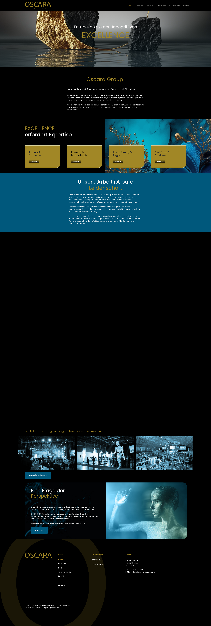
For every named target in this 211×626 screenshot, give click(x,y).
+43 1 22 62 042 (139, 569)
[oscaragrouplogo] (38, 2)
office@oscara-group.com (143, 572)
